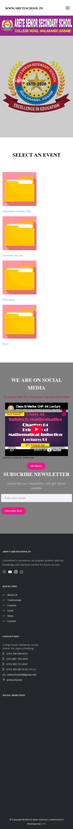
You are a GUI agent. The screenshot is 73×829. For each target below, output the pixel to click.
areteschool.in (14, 679)
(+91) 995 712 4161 (17, 664)
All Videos (36, 466)
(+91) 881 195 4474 (17, 658)
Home (12, 91)
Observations (9, 299)
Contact (11, 621)
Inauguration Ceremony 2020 (17, 211)
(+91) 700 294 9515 (17, 653)
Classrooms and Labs (13, 255)
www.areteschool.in (24, 8)
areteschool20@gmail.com (21, 674)
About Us (12, 594)
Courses (11, 605)
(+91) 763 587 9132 (17, 669)
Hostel (6, 343)
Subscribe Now (13, 510)
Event (10, 610)
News (10, 615)
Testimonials (14, 600)
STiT (44, 823)
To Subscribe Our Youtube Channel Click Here (36, 397)
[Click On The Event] (19, 189)
